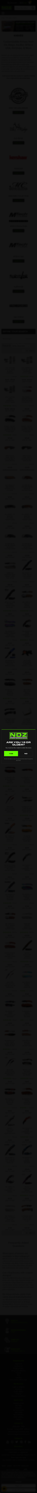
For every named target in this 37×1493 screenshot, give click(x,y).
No (26, 753)
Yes (11, 753)
